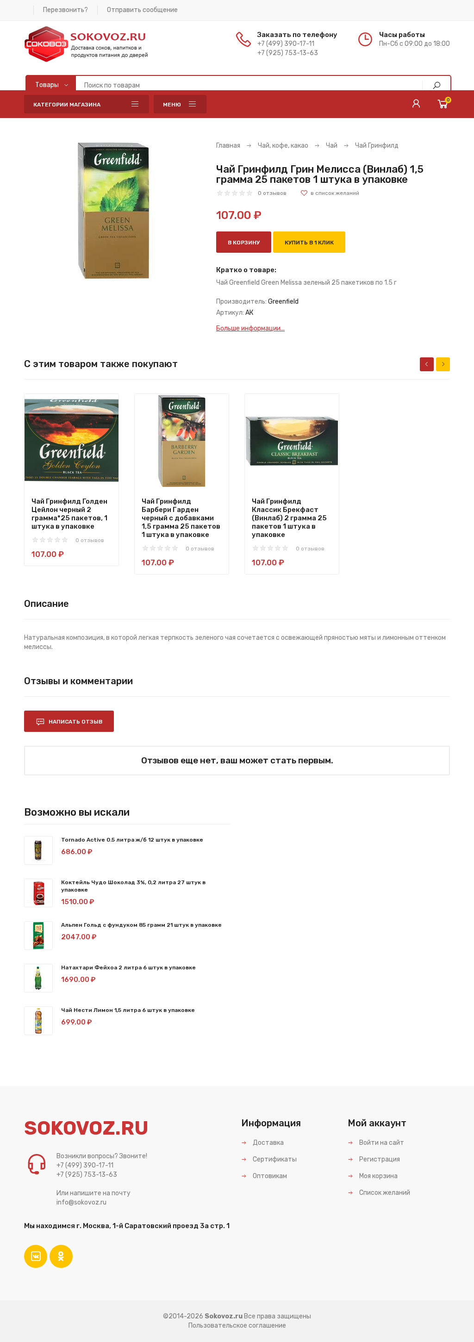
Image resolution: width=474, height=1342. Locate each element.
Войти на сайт (381, 1143)
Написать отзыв (74, 721)
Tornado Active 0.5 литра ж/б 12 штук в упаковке (132, 839)
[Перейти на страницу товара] (71, 441)
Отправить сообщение (142, 10)
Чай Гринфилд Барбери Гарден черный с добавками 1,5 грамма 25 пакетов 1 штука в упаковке (181, 518)
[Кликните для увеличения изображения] (113, 210)
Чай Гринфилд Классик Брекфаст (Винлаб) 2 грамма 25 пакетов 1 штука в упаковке (289, 518)
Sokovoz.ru (224, 1316)
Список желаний (384, 1193)
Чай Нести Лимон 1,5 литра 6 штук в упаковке (128, 1010)
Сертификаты (274, 1159)
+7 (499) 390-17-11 (285, 44)
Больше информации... (250, 328)
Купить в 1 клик (309, 242)
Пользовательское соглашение (237, 1326)
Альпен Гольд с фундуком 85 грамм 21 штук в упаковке (141, 925)
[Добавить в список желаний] (329, 193)
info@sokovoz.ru (81, 1202)
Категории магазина (66, 104)
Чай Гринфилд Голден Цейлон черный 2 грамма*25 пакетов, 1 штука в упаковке (69, 514)
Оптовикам (269, 1176)
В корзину (244, 242)
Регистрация (379, 1159)
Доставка (267, 1143)
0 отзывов (272, 193)
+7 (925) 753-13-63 (287, 53)
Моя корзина (378, 1176)
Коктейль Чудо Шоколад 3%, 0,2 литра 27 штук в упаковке (133, 886)
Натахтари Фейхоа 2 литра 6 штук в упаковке (128, 967)
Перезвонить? (65, 10)
